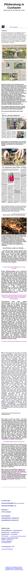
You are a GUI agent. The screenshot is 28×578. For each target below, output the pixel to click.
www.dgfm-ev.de (9, 539)
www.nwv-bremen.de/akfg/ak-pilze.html (18, 536)
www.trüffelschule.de (6, 542)
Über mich (20, 567)
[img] (14, 12)
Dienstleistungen (9, 568)
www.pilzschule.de (13, 534)
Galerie (12, 569)
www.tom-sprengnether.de (7, 549)
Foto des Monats (13, 567)
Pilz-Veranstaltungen (17, 568)
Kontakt (21, 569)
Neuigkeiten (7, 569)
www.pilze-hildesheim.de (17, 530)
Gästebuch (16, 569)
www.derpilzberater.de (15, 532)
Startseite (8, 567)
